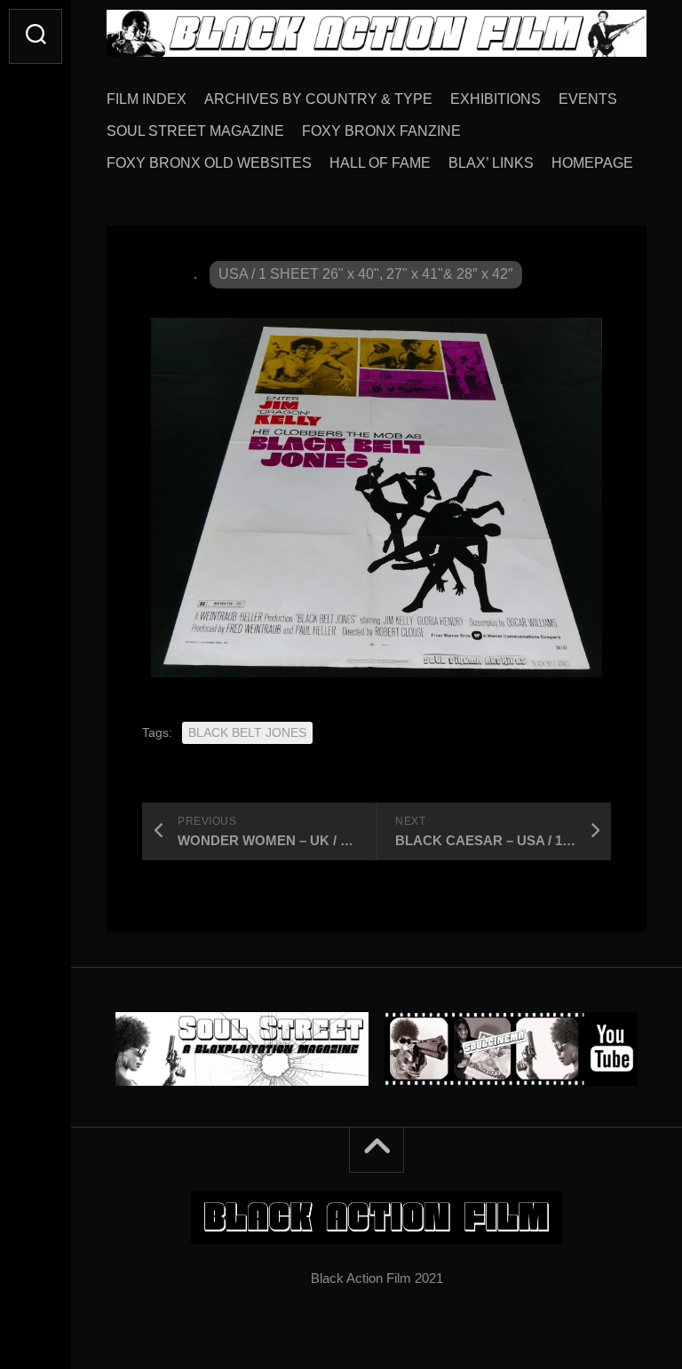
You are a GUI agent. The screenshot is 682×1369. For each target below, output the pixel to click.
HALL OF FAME (380, 162)
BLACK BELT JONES (247, 732)
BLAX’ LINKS (491, 162)
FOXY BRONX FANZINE (381, 130)
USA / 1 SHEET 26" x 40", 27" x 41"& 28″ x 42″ (365, 273)
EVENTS (588, 99)
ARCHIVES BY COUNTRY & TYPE (318, 99)
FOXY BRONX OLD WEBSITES (209, 162)
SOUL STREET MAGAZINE (195, 130)
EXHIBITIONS (495, 99)
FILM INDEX (146, 99)
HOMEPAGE (592, 162)
